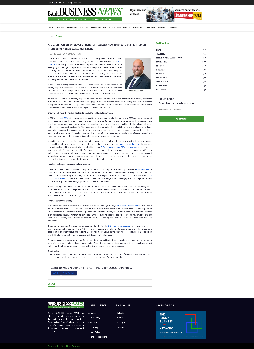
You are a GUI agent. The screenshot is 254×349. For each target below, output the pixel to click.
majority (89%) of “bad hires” (128, 144)
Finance (126, 27)
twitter (120, 318)
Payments (174, 27)
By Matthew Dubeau (72, 54)
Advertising (67, 2)
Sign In (50, 2)
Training (60, 27)
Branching (162, 27)
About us (92, 313)
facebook (121, 327)
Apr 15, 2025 (55, 54)
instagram (121, 322)
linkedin (120, 313)
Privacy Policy (94, 318)
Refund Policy (94, 332)
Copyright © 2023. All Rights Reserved (64, 346)
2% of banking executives (119, 226)
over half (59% (142, 169)
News (51, 27)
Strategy (116, 27)
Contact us (93, 322)
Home (58, 2)
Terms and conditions (97, 337)
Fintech (106, 27)
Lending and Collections (78, 27)
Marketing (96, 27)
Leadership (137, 27)
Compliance (150, 27)
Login (56, 273)
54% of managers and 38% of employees (119, 147)
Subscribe (78, 2)
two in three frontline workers (128, 205)
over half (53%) (62, 118)
